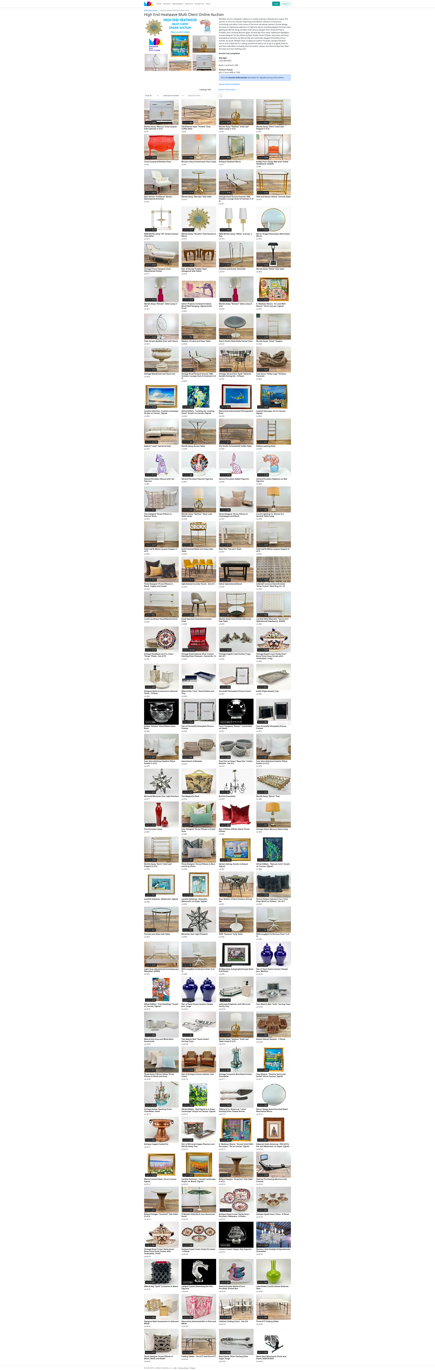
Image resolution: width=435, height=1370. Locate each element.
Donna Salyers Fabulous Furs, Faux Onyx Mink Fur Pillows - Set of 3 (272, 900)
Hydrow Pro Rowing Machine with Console (271, 1180)
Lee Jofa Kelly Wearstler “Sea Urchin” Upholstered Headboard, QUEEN (272, 620)
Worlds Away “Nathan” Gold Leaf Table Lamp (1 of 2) (234, 127)
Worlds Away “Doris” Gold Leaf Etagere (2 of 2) (158, 865)
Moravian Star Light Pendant (194, 934)
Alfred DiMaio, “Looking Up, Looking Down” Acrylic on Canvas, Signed (197, 412)
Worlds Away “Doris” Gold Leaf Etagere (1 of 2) (270, 127)
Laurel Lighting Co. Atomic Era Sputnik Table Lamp (270, 515)
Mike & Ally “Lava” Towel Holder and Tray (197, 692)
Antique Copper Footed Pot (156, 1144)
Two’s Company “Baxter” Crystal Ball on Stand (235, 727)
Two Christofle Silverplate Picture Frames (271, 727)
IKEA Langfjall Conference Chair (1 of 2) (272, 935)
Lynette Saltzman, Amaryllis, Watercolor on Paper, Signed (194, 900)
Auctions (167, 3)
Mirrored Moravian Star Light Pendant (161, 796)
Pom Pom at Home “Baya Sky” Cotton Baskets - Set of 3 (236, 762)
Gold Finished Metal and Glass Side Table (197, 550)
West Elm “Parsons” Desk (230, 549)
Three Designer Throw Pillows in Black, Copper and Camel (158, 585)
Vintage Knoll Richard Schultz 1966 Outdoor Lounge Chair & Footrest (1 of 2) (236, 198)
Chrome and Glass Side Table (157, 934)
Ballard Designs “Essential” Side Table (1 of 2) (236, 1180)
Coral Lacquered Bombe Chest (157, 161)
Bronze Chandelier (227, 796)
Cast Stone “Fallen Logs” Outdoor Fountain (271, 375)
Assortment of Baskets (191, 761)
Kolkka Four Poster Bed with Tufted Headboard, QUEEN (272, 162)
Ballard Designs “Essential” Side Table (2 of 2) (161, 1215)
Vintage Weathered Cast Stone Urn (159, 374)
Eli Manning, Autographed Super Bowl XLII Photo (236, 970)
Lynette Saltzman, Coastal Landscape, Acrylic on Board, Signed (198, 1180)
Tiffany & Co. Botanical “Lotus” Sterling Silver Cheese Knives (233, 1110)
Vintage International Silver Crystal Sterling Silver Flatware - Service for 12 (198, 655)
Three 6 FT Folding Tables (267, 1321)
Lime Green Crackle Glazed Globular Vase (272, 1287)
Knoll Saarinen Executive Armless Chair (196, 620)
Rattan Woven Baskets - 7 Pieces (270, 1039)
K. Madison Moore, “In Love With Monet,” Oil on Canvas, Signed (271, 305)
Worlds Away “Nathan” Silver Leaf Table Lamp (196, 515)
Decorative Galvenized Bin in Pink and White (198, 1322)
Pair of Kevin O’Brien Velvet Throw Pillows (234, 830)
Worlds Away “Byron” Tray (268, 796)
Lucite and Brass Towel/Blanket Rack (161, 619)
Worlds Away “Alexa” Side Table (270, 269)
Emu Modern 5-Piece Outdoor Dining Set (235, 900)
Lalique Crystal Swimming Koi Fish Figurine (197, 1287)
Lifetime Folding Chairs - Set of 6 (233, 1321)
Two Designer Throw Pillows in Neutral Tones (158, 515)
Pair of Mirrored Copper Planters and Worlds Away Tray (198, 1145)
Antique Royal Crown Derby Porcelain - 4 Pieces (198, 1250)
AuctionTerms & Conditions (229, 84)
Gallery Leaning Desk (265, 446)
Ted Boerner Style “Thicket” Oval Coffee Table (195, 127)
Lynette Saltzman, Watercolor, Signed (161, 899)
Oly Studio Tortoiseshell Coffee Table (235, 446)
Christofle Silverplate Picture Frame (235, 691)
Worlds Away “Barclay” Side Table (196, 196)
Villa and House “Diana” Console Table (273, 196)
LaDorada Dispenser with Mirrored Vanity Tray (234, 1005)
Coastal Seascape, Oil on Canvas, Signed (271, 412)
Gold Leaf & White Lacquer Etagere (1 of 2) (160, 550)
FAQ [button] (207, 3)
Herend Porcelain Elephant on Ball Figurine (271, 480)
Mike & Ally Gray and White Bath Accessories (159, 1040)
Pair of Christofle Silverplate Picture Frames (197, 727)
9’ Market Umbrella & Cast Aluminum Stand (198, 1215)
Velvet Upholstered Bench (230, 584)
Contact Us (199, 3)
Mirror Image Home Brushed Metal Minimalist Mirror (272, 1110)
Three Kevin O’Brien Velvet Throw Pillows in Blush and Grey (159, 1075)
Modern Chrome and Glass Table (196, 341)
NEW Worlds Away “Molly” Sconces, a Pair (235, 235)
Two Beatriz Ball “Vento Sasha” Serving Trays (195, 1040)
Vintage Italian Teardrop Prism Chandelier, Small (158, 1110)
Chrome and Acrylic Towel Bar (232, 269)
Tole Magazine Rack (190, 796)
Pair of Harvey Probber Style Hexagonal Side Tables (194, 270)
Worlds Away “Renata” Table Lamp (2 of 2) (235, 305)
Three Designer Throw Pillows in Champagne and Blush (233, 515)
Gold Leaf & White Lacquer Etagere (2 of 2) (272, 550)
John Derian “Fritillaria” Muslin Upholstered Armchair (158, 197)
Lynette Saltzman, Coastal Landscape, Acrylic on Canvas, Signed (161, 412)
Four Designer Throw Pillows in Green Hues (198, 830)
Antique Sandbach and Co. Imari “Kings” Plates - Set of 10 (158, 655)
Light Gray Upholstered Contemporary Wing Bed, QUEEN (161, 970)
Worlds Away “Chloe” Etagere (269, 341)
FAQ (175, 1368)
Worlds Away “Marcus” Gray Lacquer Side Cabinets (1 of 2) (160, 127)
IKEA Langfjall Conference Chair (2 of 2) (197, 970)
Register (285, 3)
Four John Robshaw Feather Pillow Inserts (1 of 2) (159, 762)
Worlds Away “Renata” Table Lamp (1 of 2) (160, 305)
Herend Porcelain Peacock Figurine (197, 479)
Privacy (192, 1368)
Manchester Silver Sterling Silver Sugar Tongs (233, 1357)
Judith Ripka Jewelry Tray (267, 691)
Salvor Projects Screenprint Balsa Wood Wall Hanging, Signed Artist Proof (196, 306)
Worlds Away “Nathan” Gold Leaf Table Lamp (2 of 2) (234, 1040)
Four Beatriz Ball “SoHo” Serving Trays (273, 1004)
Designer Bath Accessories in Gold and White (161, 1322)
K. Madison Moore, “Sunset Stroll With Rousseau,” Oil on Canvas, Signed (236, 1145)
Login (276, 3)
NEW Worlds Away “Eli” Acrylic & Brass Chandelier (161, 235)
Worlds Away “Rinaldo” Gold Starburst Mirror (198, 235)
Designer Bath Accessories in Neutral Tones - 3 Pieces (161, 692)
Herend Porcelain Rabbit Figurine (234, 479)
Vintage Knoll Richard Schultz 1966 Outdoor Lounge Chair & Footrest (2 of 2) (198, 376)
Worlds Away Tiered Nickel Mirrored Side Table (235, 620)
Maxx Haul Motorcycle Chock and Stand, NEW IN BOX (271, 1357)
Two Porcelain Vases (153, 829)
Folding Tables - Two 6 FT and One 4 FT (198, 1356)
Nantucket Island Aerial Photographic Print (236, 412)
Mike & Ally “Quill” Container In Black (161, 1286)
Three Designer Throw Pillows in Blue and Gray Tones (198, 865)
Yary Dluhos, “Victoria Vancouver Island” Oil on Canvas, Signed (271, 1075)
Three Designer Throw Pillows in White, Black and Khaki (158, 1357)
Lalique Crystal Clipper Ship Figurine (235, 1249)
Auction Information (227, 89)
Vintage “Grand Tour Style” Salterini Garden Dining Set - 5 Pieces (235, 375)
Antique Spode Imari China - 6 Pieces (272, 1214)
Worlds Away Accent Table (193, 446)
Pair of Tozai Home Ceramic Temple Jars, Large (197, 1005)
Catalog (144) (205, 89)
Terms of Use (183, 1368)
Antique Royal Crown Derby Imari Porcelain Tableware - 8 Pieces (234, 1215)
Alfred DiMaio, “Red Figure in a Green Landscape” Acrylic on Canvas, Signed (198, 1110)
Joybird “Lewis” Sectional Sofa (157, 446)
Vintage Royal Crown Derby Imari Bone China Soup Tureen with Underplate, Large (271, 656)
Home (158, 3)
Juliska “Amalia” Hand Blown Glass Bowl (159, 727)
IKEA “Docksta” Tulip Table (231, 934)
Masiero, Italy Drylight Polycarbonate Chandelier (273, 1250)
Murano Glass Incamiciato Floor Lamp (198, 161)
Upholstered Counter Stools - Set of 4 (197, 584)
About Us (189, 3)
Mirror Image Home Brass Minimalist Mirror (273, 235)
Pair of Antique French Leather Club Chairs (197, 1075)
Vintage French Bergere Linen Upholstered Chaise (157, 270)
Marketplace (177, 3)
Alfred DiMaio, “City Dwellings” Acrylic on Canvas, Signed (161, 1005)
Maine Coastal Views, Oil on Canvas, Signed (160, 1180)
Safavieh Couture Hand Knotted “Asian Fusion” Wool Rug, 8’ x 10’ (270, 585)
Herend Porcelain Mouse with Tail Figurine (159, 480)
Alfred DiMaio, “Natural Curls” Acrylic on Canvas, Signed (273, 865)
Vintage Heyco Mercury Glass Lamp (272, 829)
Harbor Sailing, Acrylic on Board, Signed (233, 865)
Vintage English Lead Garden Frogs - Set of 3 (235, 655)
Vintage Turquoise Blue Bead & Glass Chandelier (235, 1075)
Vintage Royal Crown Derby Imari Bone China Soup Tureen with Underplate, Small (159, 1251)
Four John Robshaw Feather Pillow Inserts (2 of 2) (271, 762)
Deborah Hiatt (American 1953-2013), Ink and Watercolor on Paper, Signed (272, 1145)
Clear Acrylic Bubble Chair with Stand (161, 341)
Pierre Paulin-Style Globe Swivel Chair (236, 341)
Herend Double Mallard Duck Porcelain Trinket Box (232, 1287)
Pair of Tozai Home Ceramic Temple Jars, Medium (272, 970)
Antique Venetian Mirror (230, 161)
